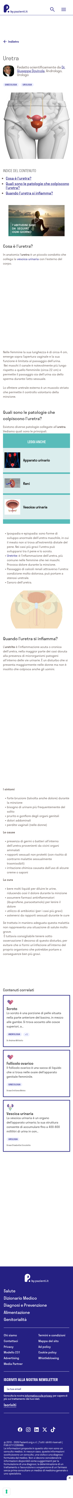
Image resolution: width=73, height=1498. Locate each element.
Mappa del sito (48, 1341)
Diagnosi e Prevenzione (25, 1305)
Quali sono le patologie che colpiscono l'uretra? (37, 185)
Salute (9, 1291)
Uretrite (12, 555)
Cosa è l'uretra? (18, 178)
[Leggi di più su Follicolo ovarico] (36, 1073)
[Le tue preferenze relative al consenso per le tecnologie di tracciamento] (6, 1491)
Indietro (13, 41)
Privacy (8, 1347)
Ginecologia (11, 84)
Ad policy (44, 1347)
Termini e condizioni (51, 1335)
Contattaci (11, 1341)
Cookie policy (47, 1352)
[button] (36, 220)
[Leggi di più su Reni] (36, 483)
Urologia (27, 84)
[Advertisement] (36, 24)
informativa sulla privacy (38, 1396)
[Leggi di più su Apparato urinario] (36, 460)
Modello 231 (12, 1352)
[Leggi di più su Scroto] (36, 1021)
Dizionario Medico (20, 1298)
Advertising (11, 1358)
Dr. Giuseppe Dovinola (41, 69)
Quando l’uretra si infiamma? (29, 193)
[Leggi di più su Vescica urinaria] (36, 507)
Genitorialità (15, 1319)
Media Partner (13, 1364)
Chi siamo (10, 1335)
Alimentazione (17, 1312)
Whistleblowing (48, 1358)
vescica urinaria (28, 259)
